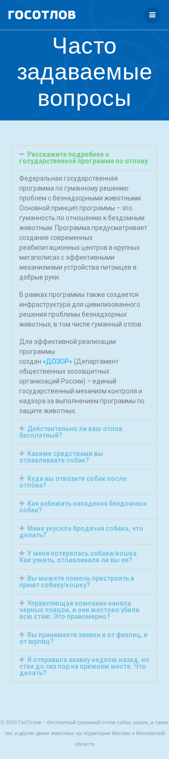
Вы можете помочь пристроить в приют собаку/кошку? (76, 582)
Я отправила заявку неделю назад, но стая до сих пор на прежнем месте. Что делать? (84, 666)
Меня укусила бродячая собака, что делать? (81, 532)
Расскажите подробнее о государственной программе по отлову (83, 158)
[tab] (84, 157)
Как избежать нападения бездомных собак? (82, 507)
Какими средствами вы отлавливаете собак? (61, 457)
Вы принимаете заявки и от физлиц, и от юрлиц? (83, 638)
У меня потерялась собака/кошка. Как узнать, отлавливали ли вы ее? (78, 557)
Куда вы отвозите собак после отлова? (73, 482)
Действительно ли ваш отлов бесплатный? (71, 432)
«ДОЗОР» (57, 361)
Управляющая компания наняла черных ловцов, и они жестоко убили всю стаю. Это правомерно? (79, 609)
